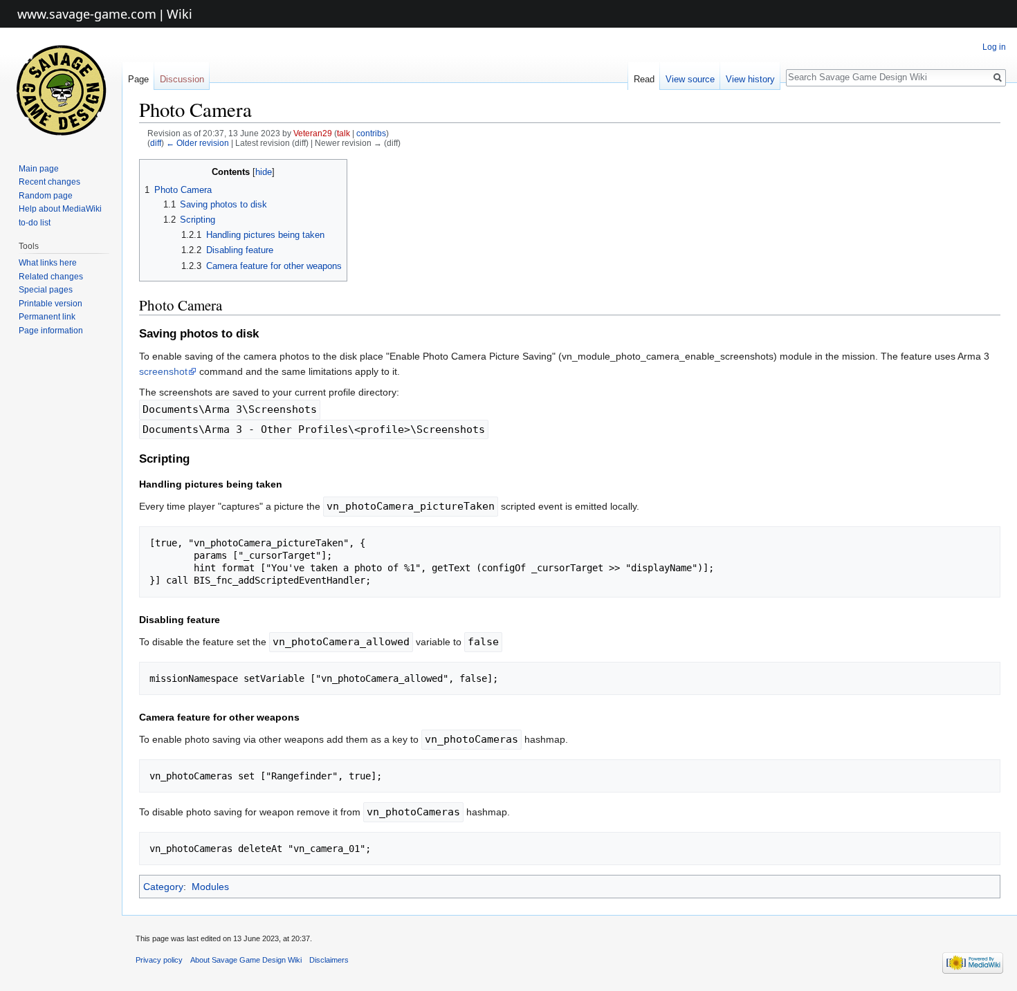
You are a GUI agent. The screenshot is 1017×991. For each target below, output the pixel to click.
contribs (371, 133)
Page (138, 79)
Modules (210, 886)
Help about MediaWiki (60, 209)
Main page (39, 169)
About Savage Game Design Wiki (246, 960)
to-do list (35, 223)
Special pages (46, 290)
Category (163, 886)
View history (750, 79)
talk (343, 133)
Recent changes (49, 182)
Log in (994, 47)
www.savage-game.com (86, 14)
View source (690, 79)
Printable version (50, 303)
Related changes (51, 276)
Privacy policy (159, 960)
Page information (51, 330)
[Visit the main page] (61, 90)
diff (155, 142)
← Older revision (197, 142)
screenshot (163, 371)
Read (644, 79)
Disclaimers (329, 960)
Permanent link (47, 317)
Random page (46, 196)
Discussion (182, 79)
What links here (48, 263)
